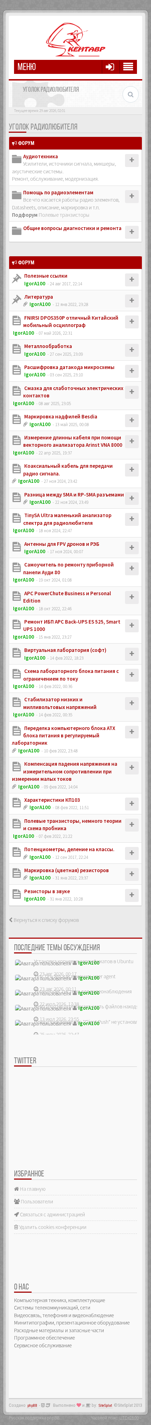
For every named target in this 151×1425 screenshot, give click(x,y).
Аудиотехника (40, 156)
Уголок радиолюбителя (43, 127)
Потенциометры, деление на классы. (68, 849)
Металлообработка (47, 346)
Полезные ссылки (45, 275)
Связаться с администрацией (52, 1214)
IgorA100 (34, 283)
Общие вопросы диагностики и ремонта (72, 228)
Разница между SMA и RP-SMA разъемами (73, 494)
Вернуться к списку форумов (46, 920)
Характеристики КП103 (51, 800)
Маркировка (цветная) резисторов (66, 870)
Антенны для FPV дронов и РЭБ (61, 544)
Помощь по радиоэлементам (58, 192)
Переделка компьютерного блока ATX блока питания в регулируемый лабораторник (63, 735)
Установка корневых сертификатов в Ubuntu (83, 961)
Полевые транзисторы (64, 214)
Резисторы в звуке (46, 891)
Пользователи (36, 1201)
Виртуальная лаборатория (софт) (64, 650)
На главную (32, 1189)
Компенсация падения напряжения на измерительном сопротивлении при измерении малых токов (64, 771)
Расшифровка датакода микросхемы (68, 367)
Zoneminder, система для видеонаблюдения (83, 991)
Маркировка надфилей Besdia (60, 416)
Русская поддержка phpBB (34, 1417)
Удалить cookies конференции (52, 1227)
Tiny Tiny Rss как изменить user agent (75, 976)
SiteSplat (105, 1405)
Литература (38, 296)
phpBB (32, 1405)
